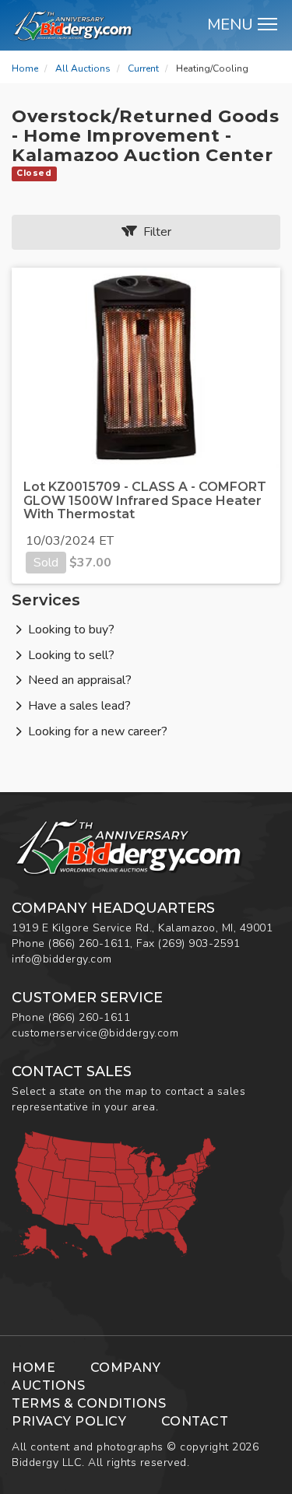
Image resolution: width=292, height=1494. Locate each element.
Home (25, 68)
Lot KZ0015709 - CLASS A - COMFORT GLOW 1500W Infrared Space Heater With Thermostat (144, 500)
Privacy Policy (69, 1421)
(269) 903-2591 (199, 943)
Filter (154, 231)
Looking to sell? (71, 655)
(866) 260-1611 (89, 943)
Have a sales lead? (79, 705)
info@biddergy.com (62, 959)
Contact (195, 1421)
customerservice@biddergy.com (95, 1033)
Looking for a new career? (97, 731)
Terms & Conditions (89, 1403)
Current (143, 68)
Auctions (48, 1385)
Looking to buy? (71, 629)
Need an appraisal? (80, 680)
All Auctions (83, 68)
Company (125, 1367)
